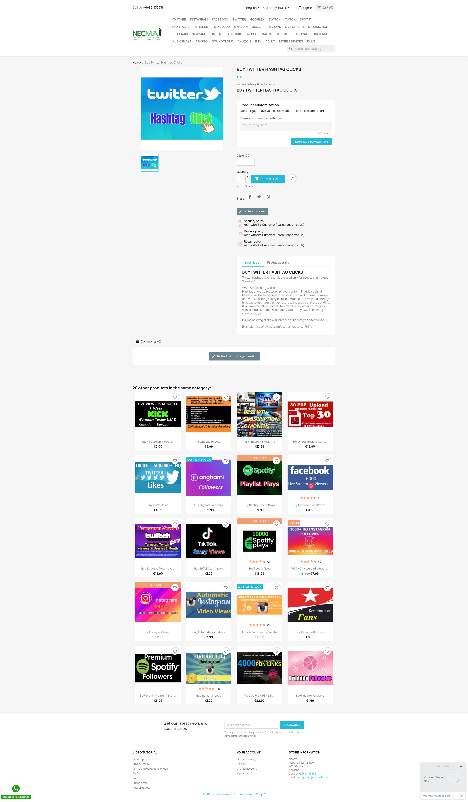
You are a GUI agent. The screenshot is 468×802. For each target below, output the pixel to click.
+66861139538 (153, 7)
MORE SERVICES (291, 41)
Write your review (254, 211)
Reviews (274, 27)
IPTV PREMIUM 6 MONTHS (259, 441)
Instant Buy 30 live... (208, 441)
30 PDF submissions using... (310, 441)
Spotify (306, 19)
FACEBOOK (220, 19)
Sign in (241, 764)
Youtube (179, 19)
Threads (283, 34)
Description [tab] (253, 263)
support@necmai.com (314, 777)
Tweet (259, 200)
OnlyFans (320, 34)
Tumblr (215, 34)
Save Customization (311, 142)
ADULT (270, 41)
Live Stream (294, 27)
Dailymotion (318, 27)
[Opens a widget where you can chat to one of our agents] (443, 781)
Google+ (257, 19)
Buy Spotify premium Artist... (158, 695)
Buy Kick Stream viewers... (157, 441)
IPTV (258, 41)
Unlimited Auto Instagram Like (259, 632)
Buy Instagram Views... (158, 632)
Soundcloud (222, 41)
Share (249, 200)
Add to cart (268, 178)
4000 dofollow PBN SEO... (259, 695)
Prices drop (140, 783)
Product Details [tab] (278, 263)
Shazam (198, 34)
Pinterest (202, 27)
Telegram (180, 34)
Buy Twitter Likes (158, 505)
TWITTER (239, 19)
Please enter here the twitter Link (261, 118)
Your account (249, 752)
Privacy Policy (141, 764)
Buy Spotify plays (259, 568)
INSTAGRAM (199, 19)
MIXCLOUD (222, 27)
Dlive (311, 41)
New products (141, 787)
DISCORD (301, 34)
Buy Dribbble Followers (310, 695)
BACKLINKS (233, 34)
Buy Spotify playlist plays (259, 505)
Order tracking (246, 759)
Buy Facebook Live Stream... (310, 505)
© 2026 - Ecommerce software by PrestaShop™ (234, 794)
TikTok (290, 19)
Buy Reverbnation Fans (310, 632)
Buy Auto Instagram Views (209, 632)
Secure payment (143, 759)
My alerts (242, 773)
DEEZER (258, 27)
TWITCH (275, 19)
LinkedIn (241, 27)
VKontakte (181, 27)
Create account (247, 768)
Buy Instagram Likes (208, 695)
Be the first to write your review (236, 356)
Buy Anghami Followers (208, 505)
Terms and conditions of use (150, 768)
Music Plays (181, 41)
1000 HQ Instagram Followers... (310, 568)
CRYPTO (202, 41)
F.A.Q (136, 773)
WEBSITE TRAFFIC (259, 34)
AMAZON (244, 41)
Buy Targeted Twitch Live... (158, 568)
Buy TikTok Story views (208, 568)
